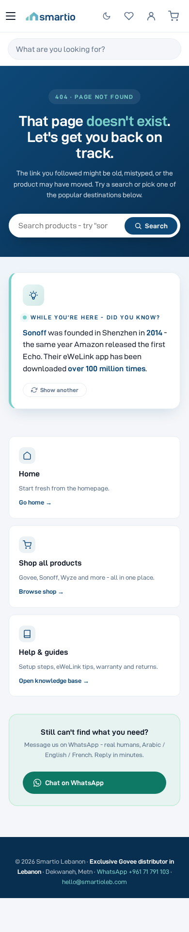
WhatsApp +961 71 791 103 (133, 871)
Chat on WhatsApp (74, 783)
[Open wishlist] (129, 16)
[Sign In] (151, 16)
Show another (59, 390)
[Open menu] (10, 16)
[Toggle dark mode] (106, 16)
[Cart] (173, 16)
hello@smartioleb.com (94, 881)
